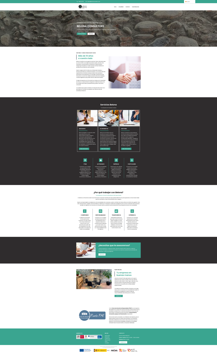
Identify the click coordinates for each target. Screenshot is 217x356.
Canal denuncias (135, 6)
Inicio (115, 6)
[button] (106, 1)
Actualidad (121, 6)
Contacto (128, 6)
